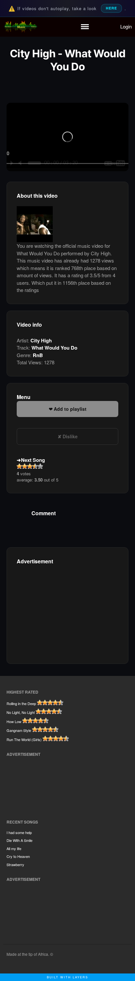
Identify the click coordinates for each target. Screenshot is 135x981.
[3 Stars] (29, 466)
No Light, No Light (21, 712)
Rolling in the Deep (21, 703)
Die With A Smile (19, 840)
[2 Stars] (24, 466)
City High (41, 340)
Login (126, 26)
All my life (14, 848)
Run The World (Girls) (24, 739)
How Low (14, 721)
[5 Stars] (40, 466)
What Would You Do (54, 347)
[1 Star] (19, 466)
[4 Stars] (35, 466)
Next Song (33, 459)
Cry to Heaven (18, 856)
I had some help (19, 832)
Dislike (70, 436)
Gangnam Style (19, 730)
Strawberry (15, 864)
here (111, 8)
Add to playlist (70, 409)
